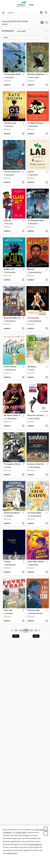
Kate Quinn (9, 126)
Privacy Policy (21, 832)
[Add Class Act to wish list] (23, 231)
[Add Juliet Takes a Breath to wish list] (46, 572)
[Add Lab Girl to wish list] (46, 182)
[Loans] (41, 13)
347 (16, 630)
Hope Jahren (34, 175)
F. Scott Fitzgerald (35, 516)
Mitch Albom (34, 126)
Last (36, 636)
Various (8, 467)
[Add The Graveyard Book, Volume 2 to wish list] (23, 85)
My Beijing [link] (32, 367)
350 (31, 630)
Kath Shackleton (35, 467)
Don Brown (9, 516)
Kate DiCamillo (11, 370)
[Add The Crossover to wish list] (46, 328)
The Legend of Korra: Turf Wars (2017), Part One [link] (13, 464)
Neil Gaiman (10, 77)
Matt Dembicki (10, 565)
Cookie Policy (11, 853)
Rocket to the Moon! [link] (12, 513)
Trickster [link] (7, 562)
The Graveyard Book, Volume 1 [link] (37, 221)
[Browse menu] (46, 12)
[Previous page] (12, 630)
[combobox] (20, 13)
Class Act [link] (7, 221)
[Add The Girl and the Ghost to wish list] (23, 182)
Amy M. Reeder (35, 418)
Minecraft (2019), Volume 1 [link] (13, 318)
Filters (6, 38)
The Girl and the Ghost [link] (13, 172)
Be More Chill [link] (9, 269)
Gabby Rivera (34, 565)
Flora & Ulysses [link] (10, 367)
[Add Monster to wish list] (46, 280)
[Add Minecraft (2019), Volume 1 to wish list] (23, 328)
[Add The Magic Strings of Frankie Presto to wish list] (46, 133)
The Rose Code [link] (10, 123)
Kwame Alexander (35, 321)
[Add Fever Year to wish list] (23, 621)
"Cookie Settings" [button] (35, 844)
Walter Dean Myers (36, 272)
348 (21, 630)
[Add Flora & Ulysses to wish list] (23, 377)
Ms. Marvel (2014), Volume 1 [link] (13, 415)
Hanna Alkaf (10, 175)
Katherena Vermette (36, 613)
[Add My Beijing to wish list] (46, 377)
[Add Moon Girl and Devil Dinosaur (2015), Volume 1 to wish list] (46, 426)
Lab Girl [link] (31, 172)
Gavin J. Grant (34, 77)
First (15, 636)
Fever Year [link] (8, 610)
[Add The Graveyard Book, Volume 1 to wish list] (46, 231)
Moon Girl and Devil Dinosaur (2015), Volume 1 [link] (37, 415)
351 (35, 630)
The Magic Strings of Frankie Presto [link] (37, 123)
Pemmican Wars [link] (34, 610)
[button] (42, 23)
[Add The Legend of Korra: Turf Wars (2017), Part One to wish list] (23, 474)
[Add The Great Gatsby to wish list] (46, 523)
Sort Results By (8, 31)
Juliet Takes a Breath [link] (36, 562)
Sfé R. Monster (10, 321)
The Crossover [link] (33, 318)
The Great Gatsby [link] (34, 513)
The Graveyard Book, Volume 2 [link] (13, 74)
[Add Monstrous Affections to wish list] (46, 85)
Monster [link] (31, 269)
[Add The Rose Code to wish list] (23, 133)
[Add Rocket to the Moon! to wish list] (23, 523)
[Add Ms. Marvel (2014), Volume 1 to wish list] (23, 426)
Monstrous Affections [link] (36, 74)
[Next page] (39, 630)
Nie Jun (32, 370)
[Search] (3, 13)
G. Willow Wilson (11, 418)
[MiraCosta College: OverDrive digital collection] (25, 5)
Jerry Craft (9, 223)
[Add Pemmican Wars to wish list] (46, 621)
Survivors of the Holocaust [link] (37, 464)
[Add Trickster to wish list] (23, 572)
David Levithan (11, 272)
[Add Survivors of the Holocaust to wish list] (46, 474)
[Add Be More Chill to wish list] (23, 280)
